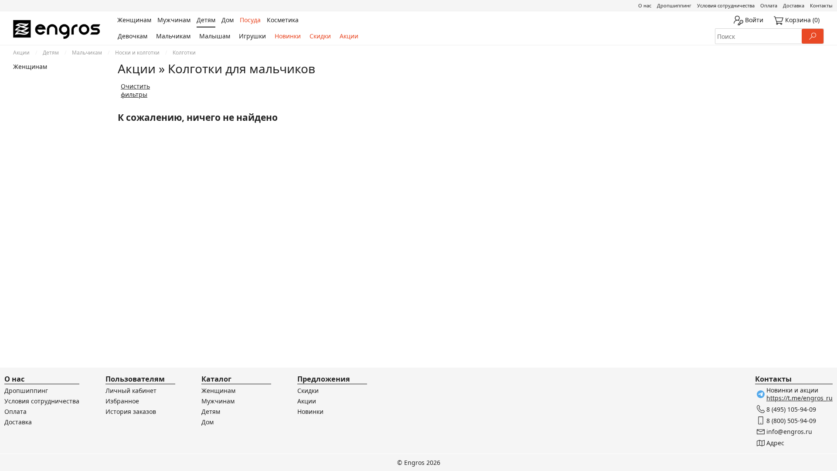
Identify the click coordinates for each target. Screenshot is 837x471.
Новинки (288, 36)
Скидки (320, 36)
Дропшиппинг (674, 5)
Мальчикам (173, 36)
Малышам (214, 36)
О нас (644, 5)
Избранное (122, 401)
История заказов (130, 411)
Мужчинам (218, 401)
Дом (207, 422)
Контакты (821, 5)
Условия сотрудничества (726, 5)
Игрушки (252, 36)
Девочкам (132, 36)
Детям (51, 52)
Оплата (768, 5)
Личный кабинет (131, 390)
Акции (349, 36)
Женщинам (30, 66)
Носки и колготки (137, 52)
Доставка (793, 5)
